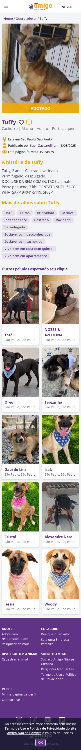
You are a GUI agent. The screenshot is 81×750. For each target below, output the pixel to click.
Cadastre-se (11, 700)
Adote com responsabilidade (15, 636)
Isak (48, 469)
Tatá (8, 334)
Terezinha (53, 402)
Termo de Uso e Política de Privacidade (58, 676)
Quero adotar (26, 18)
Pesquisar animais (15, 644)
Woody (51, 604)
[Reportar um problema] (29, 122)
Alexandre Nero (58, 536)
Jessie (9, 604)
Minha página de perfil (19, 694)
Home (8, 18)
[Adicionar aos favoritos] (21, 122)
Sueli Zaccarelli (42, 145)
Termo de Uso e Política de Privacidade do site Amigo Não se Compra (40, 730)
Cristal (10, 536)
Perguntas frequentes (57, 669)
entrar (67, 6)
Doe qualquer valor (55, 634)
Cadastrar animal (15, 659)
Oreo (8, 402)
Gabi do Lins (15, 469)
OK (40, 742)
